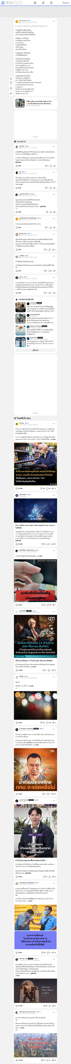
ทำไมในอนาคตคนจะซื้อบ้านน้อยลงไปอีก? (30, 860)
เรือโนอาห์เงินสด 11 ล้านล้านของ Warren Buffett (34, 660)
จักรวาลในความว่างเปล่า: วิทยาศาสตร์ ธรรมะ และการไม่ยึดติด (35, 526)
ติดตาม (29, 20)
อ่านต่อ (53, 439)
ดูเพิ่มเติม (18, 162)
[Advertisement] (35, 11)
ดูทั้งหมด (35, 350)
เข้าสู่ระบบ (65, 3)
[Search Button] (7, 2)
